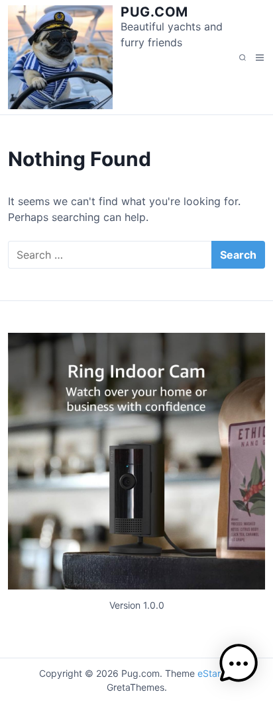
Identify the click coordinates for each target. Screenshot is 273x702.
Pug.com (154, 12)
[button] (238, 665)
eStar (209, 673)
